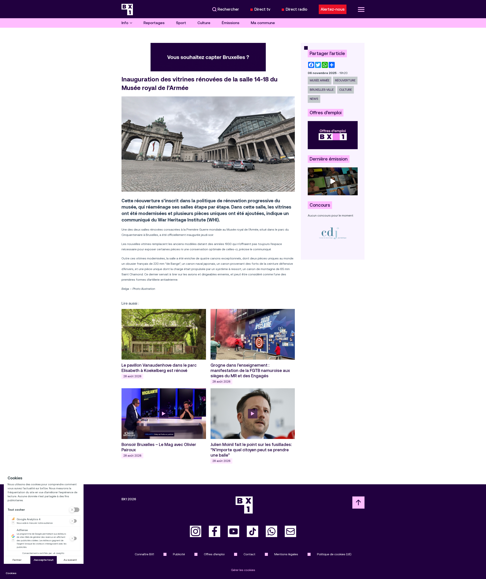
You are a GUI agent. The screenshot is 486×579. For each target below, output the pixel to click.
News (314, 99)
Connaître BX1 (144, 554)
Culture (203, 23)
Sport (181, 23)
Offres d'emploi (214, 554)
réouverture (345, 80)
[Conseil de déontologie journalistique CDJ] (332, 233)
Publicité (179, 554)
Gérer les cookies (243, 570)
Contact (249, 554)
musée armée (319, 80)
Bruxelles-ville (322, 89)
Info (125, 23)
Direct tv (262, 9)
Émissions (230, 23)
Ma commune (263, 23)
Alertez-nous (333, 9)
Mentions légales (286, 554)
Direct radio (296, 9)
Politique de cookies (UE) (334, 554)
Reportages (154, 23)
